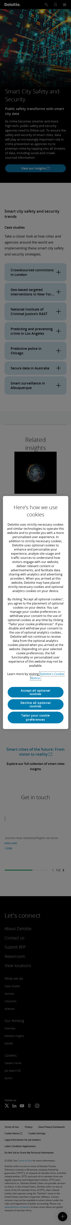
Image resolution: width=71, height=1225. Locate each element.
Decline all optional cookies (35, 704)
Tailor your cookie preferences (35, 717)
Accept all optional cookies (35, 692)
